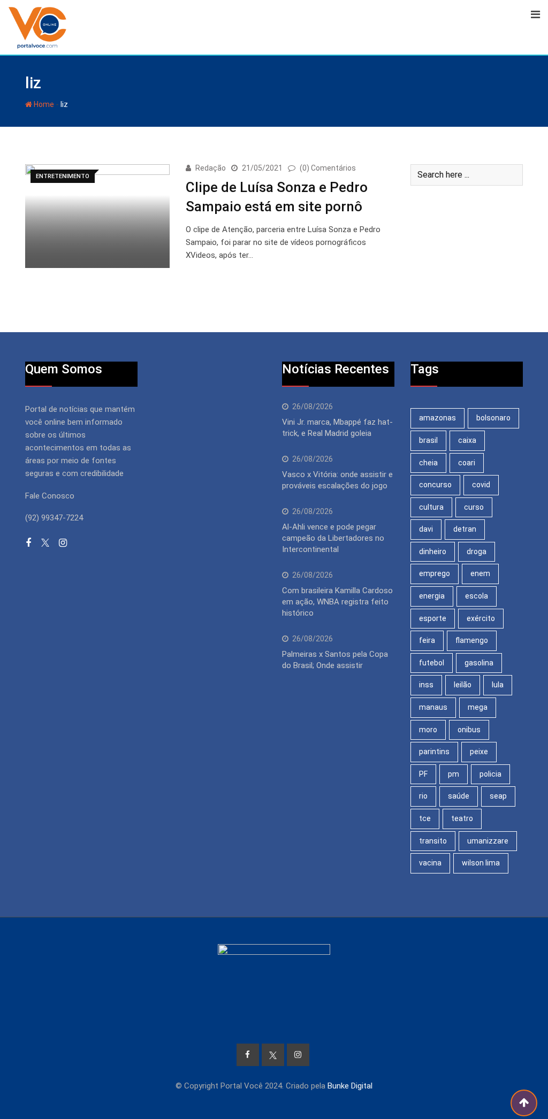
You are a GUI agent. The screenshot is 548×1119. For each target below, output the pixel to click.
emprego (434, 573)
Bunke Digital (350, 1086)
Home (43, 104)
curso (474, 507)
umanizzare (487, 841)
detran (464, 529)
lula (498, 684)
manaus (433, 707)
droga (476, 551)
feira (427, 640)
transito (433, 841)
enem (480, 573)
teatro (462, 818)
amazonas (437, 417)
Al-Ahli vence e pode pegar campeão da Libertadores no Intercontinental (333, 538)
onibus (469, 729)
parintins (434, 751)
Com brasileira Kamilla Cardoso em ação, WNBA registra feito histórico (337, 602)
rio (423, 796)
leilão (462, 684)
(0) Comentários (328, 168)
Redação (210, 168)
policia (490, 774)
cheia (428, 462)
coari (466, 462)
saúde (458, 796)
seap (498, 796)
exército (481, 618)
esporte (432, 618)
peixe (479, 751)
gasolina (479, 662)
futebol (431, 662)
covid (481, 484)
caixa (467, 440)
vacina (430, 863)
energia (432, 596)
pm (453, 774)
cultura (431, 507)
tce (425, 818)
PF (423, 774)
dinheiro (432, 551)
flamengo (471, 640)
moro (428, 729)
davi (426, 529)
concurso (435, 484)
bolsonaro (493, 417)
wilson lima (481, 863)
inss (426, 684)
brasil (428, 440)
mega (478, 707)
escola (476, 596)
